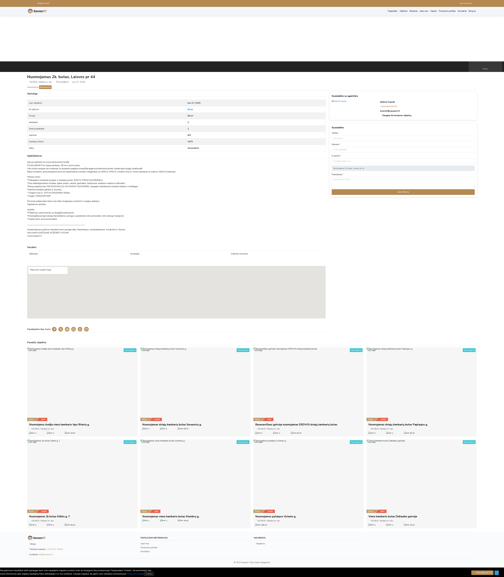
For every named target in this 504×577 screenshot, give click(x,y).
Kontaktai (462, 11)
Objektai (403, 11)
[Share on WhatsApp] (80, 329)
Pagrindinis (393, 11)
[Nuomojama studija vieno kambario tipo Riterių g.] (82, 384)
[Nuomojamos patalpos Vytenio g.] (308, 476)
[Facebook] (31, 3)
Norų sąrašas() (466, 3)
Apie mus (424, 11)
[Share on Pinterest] (67, 329)
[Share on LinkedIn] (73, 329)
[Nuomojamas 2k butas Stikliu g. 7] (82, 476)
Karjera (433, 11)
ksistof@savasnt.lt (390, 111)
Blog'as (472, 11)
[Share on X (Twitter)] (60, 329)
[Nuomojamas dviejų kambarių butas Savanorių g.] (195, 384)
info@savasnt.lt (43, 3)
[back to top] (497, 573)
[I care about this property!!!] (135, 424)
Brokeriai (414, 11)
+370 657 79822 (54, 549)
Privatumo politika (447, 11)
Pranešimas (337, 174)
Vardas (335, 132)
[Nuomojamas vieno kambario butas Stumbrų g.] (195, 476)
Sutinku (149, 573)
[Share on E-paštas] (86, 329)
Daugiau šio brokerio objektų (396, 115)
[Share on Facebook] (54, 329)
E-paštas (336, 155)
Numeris (336, 144)
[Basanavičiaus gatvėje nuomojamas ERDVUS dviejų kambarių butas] (308, 384)
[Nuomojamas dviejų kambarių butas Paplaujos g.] (421, 384)
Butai (190, 109)
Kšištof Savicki (387, 102)
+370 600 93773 (388, 106)
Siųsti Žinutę (403, 192)
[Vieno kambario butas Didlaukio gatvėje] (421, 476)
